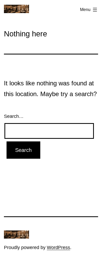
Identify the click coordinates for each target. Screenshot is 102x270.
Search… (14, 116)
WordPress (58, 247)
